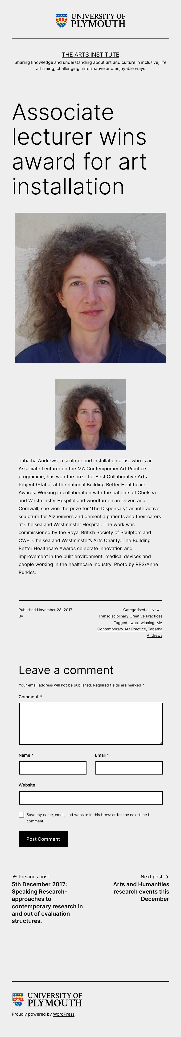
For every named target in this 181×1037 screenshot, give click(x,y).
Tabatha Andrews (38, 460)
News (156, 609)
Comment (30, 696)
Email (102, 755)
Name (26, 755)
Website (27, 785)
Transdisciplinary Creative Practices (130, 616)
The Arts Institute (90, 54)
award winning (141, 622)
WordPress (63, 1014)
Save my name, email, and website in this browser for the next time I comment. (88, 817)
